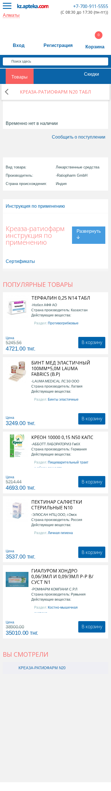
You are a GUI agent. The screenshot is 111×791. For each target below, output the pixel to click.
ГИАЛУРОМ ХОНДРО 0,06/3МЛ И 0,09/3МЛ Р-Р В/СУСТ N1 (62, 576)
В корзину (91, 342)
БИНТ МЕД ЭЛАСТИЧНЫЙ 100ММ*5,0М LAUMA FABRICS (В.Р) (60, 368)
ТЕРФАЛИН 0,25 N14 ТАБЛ (60, 298)
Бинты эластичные (63, 399)
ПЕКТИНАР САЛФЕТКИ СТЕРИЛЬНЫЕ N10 (56, 504)
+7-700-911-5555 (90, 6)
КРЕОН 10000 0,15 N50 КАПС (62, 437)
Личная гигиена (60, 533)
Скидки (91, 74)
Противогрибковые (63, 323)
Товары (19, 77)
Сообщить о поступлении (78, 137)
